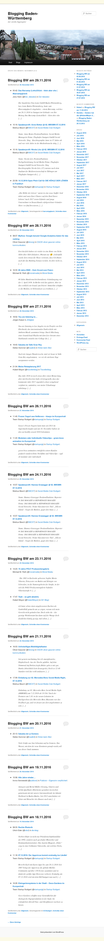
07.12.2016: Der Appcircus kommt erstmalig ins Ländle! (42, 855)
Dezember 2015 (83, 219)
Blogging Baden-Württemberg (23, 16)
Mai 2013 (80, 302)
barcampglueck (49, 211)
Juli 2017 (80, 168)
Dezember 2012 (83, 316)
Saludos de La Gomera (28, 733)
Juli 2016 (80, 200)
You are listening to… (27, 316)
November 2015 (83, 221)
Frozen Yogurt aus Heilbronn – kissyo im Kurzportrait (42, 416)
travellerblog (32, 369)
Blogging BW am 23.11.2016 (29, 558)
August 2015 (81, 229)
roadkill (32, 347)
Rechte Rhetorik (25, 827)
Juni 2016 (80, 203)
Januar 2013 (81, 313)
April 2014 (80, 273)
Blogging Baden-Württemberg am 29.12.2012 (84, 121)
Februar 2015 (82, 246)
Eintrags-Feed (82, 337)
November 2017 (83, 157)
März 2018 (80, 146)
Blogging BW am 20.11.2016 (29, 723)
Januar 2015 (81, 248)
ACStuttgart (47, 911)
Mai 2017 (80, 173)
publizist (33, 780)
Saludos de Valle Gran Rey (30, 344)
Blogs (18, 62)
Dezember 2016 (83, 186)
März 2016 (80, 211)
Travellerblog (45, 369)
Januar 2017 (81, 184)
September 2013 (83, 291)
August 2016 (81, 197)
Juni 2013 (80, 299)
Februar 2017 (82, 181)
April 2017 (80, 176)
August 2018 (81, 133)
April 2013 (80, 305)
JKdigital (30, 319)
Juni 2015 (80, 235)
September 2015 (83, 227)
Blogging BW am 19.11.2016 (29, 767)
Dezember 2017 (83, 154)
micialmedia (34, 273)
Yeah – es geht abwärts (28, 596)
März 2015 (80, 243)
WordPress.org (82, 342)
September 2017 (83, 162)
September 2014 (83, 259)
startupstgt (38, 186)
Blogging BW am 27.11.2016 (29, 306)
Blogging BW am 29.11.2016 (29, 80)
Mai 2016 (80, 205)
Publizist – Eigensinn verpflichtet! (53, 780)
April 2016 (80, 208)
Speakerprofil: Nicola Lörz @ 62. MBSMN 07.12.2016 (41, 149)
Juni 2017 (80, 170)
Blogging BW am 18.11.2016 (29, 816)
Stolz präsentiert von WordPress (52, 932)
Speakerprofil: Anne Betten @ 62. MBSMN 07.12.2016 (41, 124)
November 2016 (83, 189)
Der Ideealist (44, 96)
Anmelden (81, 334)
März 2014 (80, 275)
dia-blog (35, 830)
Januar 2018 (81, 151)
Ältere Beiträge (14, 922)
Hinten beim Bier (44, 347)
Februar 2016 (82, 213)
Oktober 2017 (82, 160)
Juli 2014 (80, 265)
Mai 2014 (80, 270)
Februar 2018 (82, 149)
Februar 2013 (82, 310)
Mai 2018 (80, 141)
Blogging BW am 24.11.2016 (29, 474)
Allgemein (24, 211)
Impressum (28, 62)
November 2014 (83, 254)
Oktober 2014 (82, 256)
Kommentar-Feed (83, 340)
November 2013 (83, 286)
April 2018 (80, 143)
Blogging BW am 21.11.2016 (29, 636)
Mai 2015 (80, 238)
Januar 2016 (81, 216)
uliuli (27, 830)
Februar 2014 (82, 278)
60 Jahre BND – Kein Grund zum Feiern (35, 270)
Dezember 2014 (83, 251)
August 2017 (81, 165)
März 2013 (80, 308)
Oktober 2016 (82, 192)
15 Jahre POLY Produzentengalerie (33, 568)
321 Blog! (45, 599)
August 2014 (81, 262)
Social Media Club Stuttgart (49, 127)
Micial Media (47, 273)
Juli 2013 (80, 297)
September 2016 (83, 195)
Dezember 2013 (83, 283)
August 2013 (81, 294)
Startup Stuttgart (53, 186)
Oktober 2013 (82, 289)
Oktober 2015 (82, 224)
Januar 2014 (81, 281)
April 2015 (80, 240)
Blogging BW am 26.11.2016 (29, 406)
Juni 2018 (80, 138)
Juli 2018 (80, 135)
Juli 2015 (80, 232)
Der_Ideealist (30, 96)
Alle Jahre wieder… (27, 777)
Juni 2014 (80, 267)
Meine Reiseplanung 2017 (29, 366)
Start (10, 62)
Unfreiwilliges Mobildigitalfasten (32, 646)
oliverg (31, 242)
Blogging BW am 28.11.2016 (29, 225)
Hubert (79, 107)
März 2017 (80, 178)
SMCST (31, 127)
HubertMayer (32, 599)
